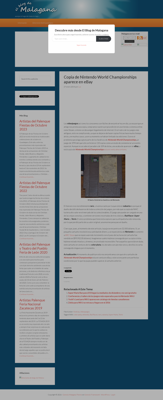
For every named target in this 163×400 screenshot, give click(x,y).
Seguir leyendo (81, 45)
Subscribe (103, 39)
